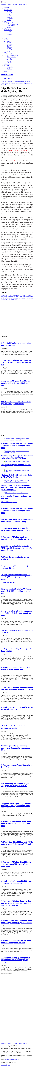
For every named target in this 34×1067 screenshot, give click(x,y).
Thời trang (9, 32)
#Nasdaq (6, 296)
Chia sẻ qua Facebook (6, 81)
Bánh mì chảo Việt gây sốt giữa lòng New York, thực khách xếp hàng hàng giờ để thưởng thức (16, 487)
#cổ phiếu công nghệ (10, 298)
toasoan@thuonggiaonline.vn (11, 1059)
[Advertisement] (17, 317)
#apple (2, 295)
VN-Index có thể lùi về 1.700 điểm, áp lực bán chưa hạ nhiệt (16, 727)
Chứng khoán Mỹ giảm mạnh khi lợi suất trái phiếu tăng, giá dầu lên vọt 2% (17, 538)
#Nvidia (27, 298)
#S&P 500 (18, 298)
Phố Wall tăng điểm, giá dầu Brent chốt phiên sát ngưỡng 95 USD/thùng (17, 457)
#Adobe (31, 298)
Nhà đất (9, 15)
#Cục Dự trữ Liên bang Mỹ (19, 296)
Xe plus (9, 20)
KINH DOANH (8, 10)
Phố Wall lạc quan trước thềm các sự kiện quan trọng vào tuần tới (16, 403)
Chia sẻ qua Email (25, 83)
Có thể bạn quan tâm (8, 582)
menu (2, 1)
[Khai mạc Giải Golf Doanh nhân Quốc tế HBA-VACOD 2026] (17, 471)
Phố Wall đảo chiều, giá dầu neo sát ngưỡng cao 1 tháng (15, 558)
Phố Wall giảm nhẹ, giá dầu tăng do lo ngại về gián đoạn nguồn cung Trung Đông (16, 748)
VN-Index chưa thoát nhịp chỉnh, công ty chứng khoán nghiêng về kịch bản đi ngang (16, 577)
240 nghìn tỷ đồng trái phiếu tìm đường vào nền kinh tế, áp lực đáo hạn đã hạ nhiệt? (16, 613)
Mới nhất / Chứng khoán (9, 502)
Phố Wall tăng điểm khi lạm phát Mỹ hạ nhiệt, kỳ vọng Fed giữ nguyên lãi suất (17, 843)
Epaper (5, 71)
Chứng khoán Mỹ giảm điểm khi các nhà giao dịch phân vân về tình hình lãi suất (16, 383)
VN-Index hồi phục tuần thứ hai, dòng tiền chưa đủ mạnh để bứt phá (16, 941)
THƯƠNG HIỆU (8, 22)
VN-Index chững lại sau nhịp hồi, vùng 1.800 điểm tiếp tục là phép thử (16, 882)
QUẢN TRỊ (7, 21)
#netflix (23, 298)
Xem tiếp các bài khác (6, 973)
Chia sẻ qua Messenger (18, 81)
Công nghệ (9, 18)
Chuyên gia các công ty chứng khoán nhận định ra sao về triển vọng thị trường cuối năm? (15, 959)
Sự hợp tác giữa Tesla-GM (18, 150)
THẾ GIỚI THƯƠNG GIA (11, 24)
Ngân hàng (9, 11)
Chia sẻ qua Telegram (10, 83)
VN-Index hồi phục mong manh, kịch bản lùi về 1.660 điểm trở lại (15, 668)
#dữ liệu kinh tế (4, 299)
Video (8, 68)
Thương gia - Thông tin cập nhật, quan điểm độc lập (14, 4)
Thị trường (9, 17)
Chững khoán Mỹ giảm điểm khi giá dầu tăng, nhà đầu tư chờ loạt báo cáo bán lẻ (17, 688)
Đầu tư (8, 14)
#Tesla (10, 296)
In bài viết (18, 83)
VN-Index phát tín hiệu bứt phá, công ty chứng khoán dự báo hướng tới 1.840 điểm (17, 445)
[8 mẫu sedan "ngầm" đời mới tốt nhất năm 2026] (16, 461)
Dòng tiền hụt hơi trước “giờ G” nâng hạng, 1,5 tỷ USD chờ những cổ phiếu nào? (16, 591)
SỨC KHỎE (7, 28)
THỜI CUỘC (7, 8)
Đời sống (9, 34)
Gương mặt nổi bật (11, 25)
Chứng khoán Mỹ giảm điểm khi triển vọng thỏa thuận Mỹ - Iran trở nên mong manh (16, 864)
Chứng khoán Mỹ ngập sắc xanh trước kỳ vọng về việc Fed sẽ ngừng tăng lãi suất (16, 362)
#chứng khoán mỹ (22, 295)
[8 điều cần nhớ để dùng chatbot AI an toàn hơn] (16, 493)
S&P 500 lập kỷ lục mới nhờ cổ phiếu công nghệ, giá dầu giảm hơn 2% (16, 784)
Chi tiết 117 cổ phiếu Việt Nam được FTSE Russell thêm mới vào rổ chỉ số (16, 529)
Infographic (10, 67)
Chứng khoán (10, 12)
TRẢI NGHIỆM (8, 30)
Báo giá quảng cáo (5, 1065)
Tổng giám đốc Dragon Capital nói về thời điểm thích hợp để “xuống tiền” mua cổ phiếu (16, 805)
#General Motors (8, 295)
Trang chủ (6, 7)
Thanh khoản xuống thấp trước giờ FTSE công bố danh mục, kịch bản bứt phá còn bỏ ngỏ (16, 548)
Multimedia (6, 65)
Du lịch (9, 31)
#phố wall (15, 295)
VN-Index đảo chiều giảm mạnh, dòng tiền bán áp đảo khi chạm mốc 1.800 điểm (16, 823)
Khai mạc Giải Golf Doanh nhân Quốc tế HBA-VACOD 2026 (16, 476)
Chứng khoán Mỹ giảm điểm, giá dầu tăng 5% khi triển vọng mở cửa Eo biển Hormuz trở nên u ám (16, 903)
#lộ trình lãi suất (13, 299)
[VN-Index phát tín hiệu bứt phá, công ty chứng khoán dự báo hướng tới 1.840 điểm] (17, 440)
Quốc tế (9, 27)
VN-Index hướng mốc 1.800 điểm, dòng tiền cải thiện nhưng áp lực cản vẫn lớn (16, 921)
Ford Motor (13, 161)
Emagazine (9, 69)
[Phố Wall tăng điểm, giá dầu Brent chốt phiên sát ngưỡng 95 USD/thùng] (17, 452)
